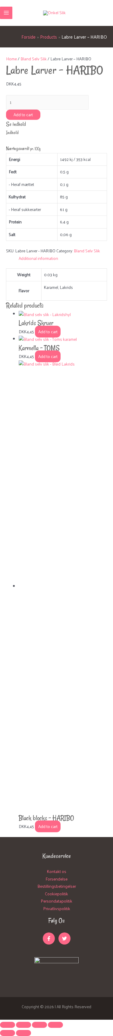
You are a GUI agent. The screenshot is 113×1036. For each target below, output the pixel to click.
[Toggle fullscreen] (39, 1025)
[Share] (23, 1025)
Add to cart (23, 114)
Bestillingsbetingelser (56, 886)
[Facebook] (49, 938)
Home (11, 58)
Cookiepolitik (56, 893)
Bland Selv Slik (33, 58)
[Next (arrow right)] (23, 1033)
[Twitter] (64, 938)
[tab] (63, 258)
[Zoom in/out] (55, 1025)
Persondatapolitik (56, 901)
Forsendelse (56, 879)
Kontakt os (56, 871)
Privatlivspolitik (56, 908)
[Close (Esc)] (7, 1025)
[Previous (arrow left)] (7, 1033)
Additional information (38, 258)
